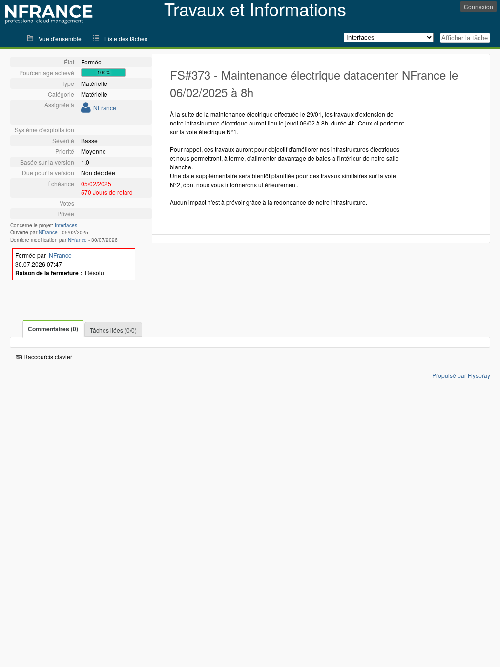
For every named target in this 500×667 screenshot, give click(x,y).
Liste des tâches (125, 38)
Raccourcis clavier (47, 357)
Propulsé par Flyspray (461, 375)
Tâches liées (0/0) (113, 330)
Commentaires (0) (53, 328)
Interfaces (66, 225)
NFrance (104, 108)
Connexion (478, 6)
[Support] (86, 109)
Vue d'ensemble (60, 38)
